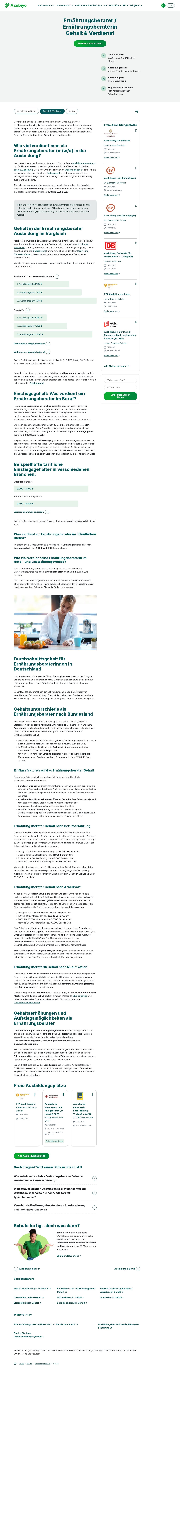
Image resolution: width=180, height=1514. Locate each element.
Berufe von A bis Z (66, 1324)
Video (72, 111)
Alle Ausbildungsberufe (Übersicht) (33, 1324)
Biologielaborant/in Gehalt (71, 1303)
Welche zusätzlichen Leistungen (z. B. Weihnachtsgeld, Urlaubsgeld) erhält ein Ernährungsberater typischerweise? (50, 1193)
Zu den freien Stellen (90, 43)
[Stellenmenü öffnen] (35, 1094)
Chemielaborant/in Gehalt (28, 1297)
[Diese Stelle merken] (136, 130)
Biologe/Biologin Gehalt (27, 1303)
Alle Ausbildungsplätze (31, 1155)
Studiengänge (80, 996)
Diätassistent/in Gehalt (70, 1297)
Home (21, 1364)
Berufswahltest (46, 5)
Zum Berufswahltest (68, 1256)
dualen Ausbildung (23, 169)
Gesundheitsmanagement (27, 1002)
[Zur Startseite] (15, 5)
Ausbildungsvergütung (83, 163)
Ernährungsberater (42, 1364)
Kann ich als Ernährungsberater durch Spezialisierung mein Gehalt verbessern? (50, 1207)
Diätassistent (53, 173)
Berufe (29, 1364)
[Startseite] (15, 1363)
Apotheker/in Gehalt (111, 1297)
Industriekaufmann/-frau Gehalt (31, 1288)
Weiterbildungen (73, 169)
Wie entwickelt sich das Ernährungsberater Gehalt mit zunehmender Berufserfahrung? (49, 1178)
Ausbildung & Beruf (26, 111)
